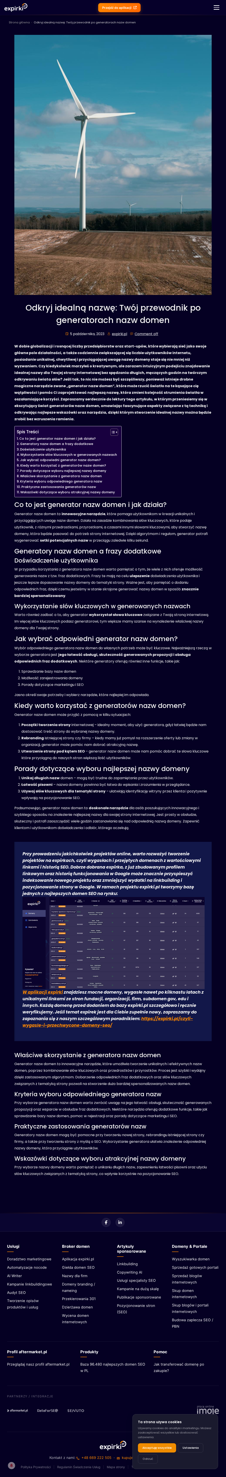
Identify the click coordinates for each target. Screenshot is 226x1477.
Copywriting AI (129, 1272)
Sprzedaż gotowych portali (195, 1267)
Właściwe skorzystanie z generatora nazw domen (61, 476)
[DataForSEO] (47, 1411)
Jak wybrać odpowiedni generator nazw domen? (60, 460)
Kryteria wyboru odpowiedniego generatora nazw (61, 481)
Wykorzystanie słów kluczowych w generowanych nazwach (68, 454)
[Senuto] (77, 1411)
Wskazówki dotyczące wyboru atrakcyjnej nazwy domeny (67, 492)
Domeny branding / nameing (78, 1287)
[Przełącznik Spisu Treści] (112, 432)
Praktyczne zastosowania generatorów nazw (58, 487)
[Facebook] (106, 1222)
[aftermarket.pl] (17, 1411)
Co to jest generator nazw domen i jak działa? (57, 438)
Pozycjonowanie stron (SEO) (136, 1308)
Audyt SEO (16, 1292)
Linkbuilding (127, 1264)
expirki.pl (119, 333)
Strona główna (19, 22)
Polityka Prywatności (36, 1467)
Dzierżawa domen (77, 1307)
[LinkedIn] (120, 1222)
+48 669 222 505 (96, 1457)
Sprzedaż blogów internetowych (187, 1279)
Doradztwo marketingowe (29, 1259)
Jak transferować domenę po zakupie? (179, 1367)
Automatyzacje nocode (27, 1267)
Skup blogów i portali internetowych (190, 1308)
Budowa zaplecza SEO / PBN (192, 1323)
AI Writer (14, 1276)
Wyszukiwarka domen (191, 1259)
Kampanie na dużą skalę (138, 1289)
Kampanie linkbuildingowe (29, 1284)
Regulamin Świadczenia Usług (78, 1467)
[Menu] (216, 7)
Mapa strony (116, 1467)
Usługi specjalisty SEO (136, 1280)
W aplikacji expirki (43, 992)
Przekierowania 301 (79, 1299)
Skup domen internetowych (184, 1293)
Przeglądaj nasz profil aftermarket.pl (38, 1364)
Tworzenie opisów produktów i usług (23, 1304)
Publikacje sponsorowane (139, 1297)
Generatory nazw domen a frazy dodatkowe (56, 444)
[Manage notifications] (11, 1465)
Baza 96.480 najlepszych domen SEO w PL (112, 1367)
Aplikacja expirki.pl (78, 1259)
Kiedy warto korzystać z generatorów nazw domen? (63, 465)
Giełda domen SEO (78, 1267)
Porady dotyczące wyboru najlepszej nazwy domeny (63, 471)
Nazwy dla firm (74, 1276)
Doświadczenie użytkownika (43, 449)
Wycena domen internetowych (75, 1318)
